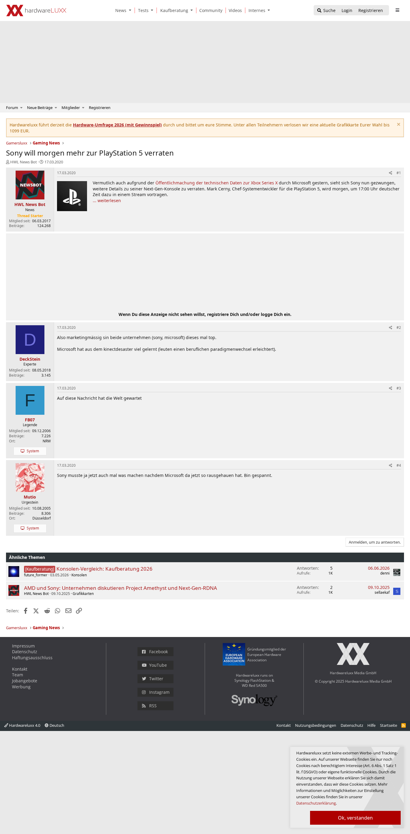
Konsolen (79, 575)
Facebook (158, 651)
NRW (47, 441)
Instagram (159, 692)
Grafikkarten (83, 593)
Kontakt (19, 669)
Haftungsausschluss (32, 657)
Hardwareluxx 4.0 (24, 725)
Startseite (388, 725)
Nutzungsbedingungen (315, 725)
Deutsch (56, 725)
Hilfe (371, 725)
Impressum (23, 646)
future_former (35, 575)
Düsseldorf (41, 518)
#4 (398, 465)
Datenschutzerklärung (316, 803)
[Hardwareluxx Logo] (36, 10)
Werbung (21, 687)
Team (17, 675)
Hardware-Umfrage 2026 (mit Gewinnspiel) (117, 125)
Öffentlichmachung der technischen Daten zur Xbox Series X (216, 183)
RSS (153, 705)
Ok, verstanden (355, 817)
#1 (398, 172)
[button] (131, 10)
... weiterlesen (107, 200)
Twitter (156, 678)
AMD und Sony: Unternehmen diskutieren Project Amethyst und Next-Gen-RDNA (120, 587)
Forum (12, 107)
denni (385, 573)
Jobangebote (24, 681)
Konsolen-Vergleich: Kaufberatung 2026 (104, 568)
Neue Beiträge (40, 107)
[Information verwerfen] (397, 125)
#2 (398, 327)
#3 (398, 388)
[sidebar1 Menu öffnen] (397, 10)
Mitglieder (71, 107)
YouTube (158, 665)
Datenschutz (24, 651)
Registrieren (99, 107)
